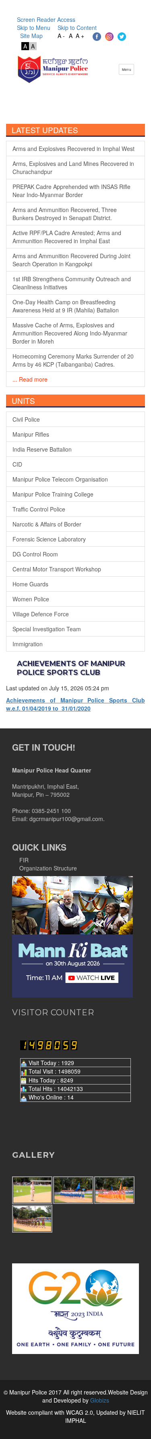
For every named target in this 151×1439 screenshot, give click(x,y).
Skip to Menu (33, 27)
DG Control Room (35, 554)
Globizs (99, 1400)
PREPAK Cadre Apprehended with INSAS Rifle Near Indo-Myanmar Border (71, 191)
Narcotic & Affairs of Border (46, 524)
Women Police (30, 599)
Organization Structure (48, 868)
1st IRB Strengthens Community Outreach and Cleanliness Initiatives (71, 283)
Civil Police (26, 419)
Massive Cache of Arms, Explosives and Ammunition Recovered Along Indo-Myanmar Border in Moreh (69, 333)
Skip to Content (77, 27)
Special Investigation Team (46, 629)
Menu (127, 69)
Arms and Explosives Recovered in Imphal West (73, 148)
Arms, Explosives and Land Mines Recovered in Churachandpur (73, 167)
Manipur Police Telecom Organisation (60, 479)
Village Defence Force (40, 614)
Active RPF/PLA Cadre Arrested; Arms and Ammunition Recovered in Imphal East (66, 237)
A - (61, 36)
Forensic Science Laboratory (49, 539)
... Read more (30, 379)
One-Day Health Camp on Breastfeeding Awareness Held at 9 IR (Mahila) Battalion (65, 306)
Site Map (30, 36)
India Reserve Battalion (42, 449)
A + (80, 36)
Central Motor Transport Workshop (56, 569)
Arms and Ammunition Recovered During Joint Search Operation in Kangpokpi (71, 260)
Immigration (27, 644)
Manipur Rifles (30, 434)
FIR (24, 860)
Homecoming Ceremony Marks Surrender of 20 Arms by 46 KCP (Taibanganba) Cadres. (73, 360)
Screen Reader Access (46, 19)
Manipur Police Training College (52, 494)
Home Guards (30, 584)
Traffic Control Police (38, 509)
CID (17, 464)
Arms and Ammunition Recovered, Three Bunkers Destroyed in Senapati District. (64, 214)
